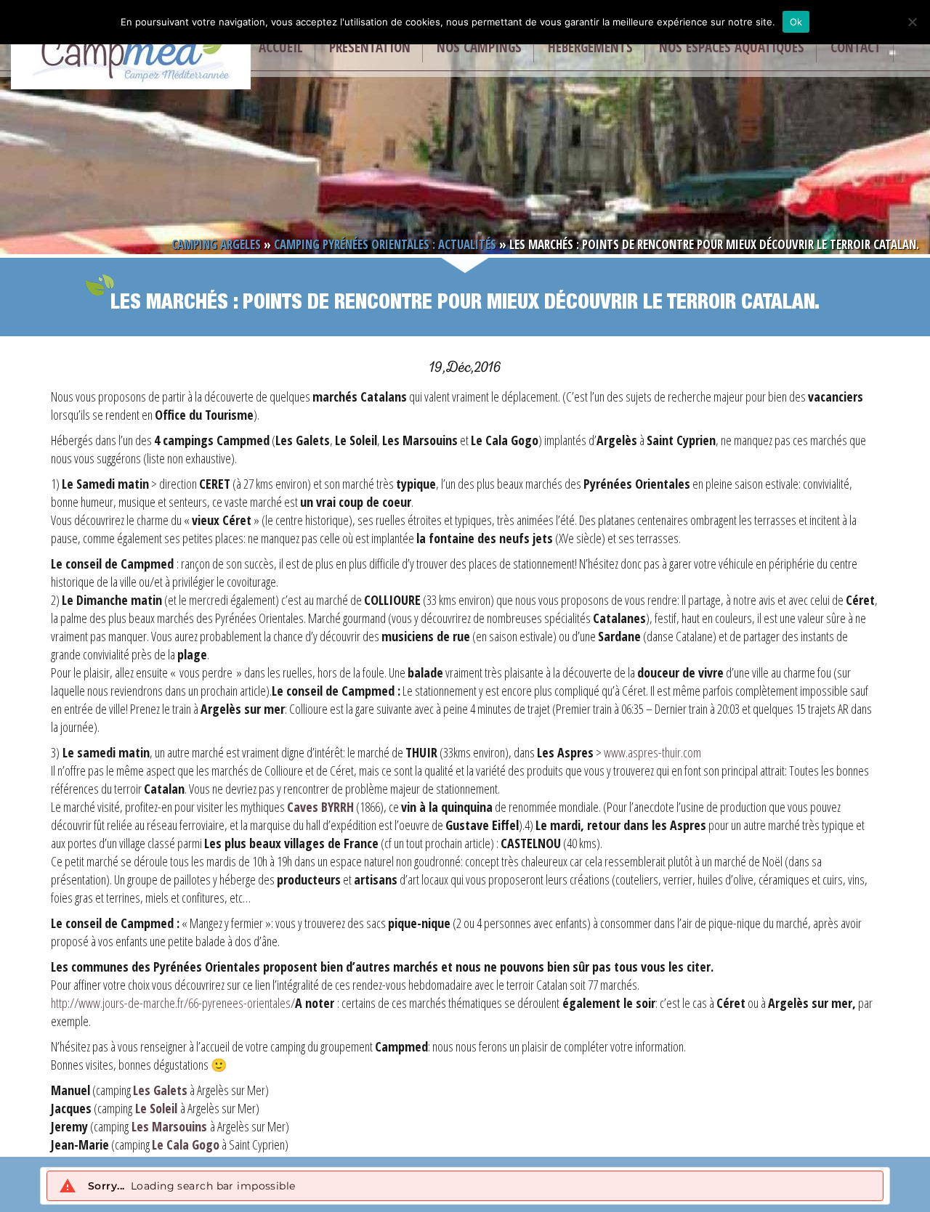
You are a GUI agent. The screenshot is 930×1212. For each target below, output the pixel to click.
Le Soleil (156, 1108)
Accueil (281, 47)
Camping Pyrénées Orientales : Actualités (385, 244)
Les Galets (160, 1090)
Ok (796, 22)
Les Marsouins (168, 1126)
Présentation (370, 47)
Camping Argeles (216, 244)
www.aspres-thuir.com (651, 752)
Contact (855, 47)
